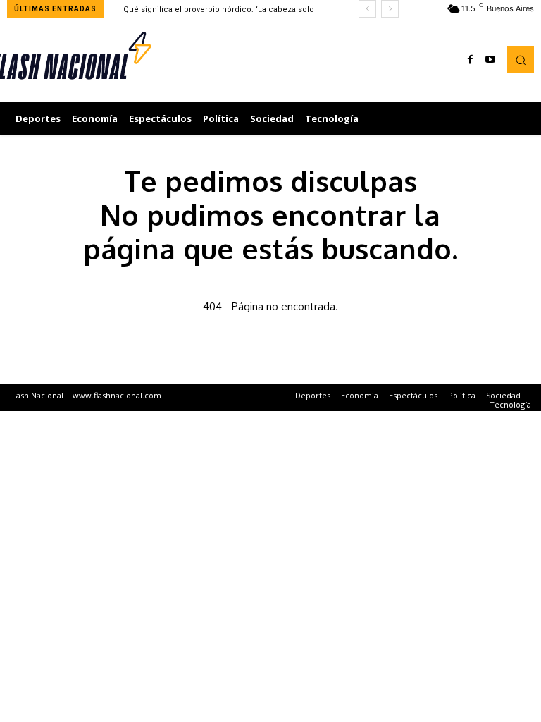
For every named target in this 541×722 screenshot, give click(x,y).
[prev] (367, 9)
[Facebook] (470, 60)
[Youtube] (490, 60)
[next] (390, 9)
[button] (520, 59)
